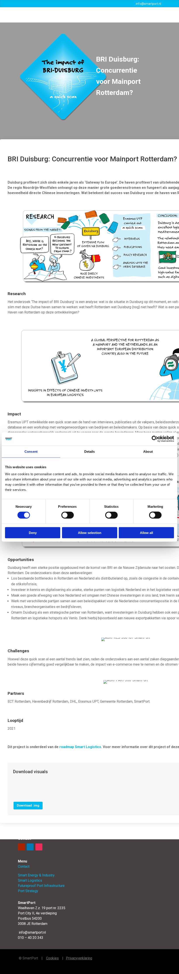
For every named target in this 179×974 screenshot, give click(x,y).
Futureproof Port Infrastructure (41, 886)
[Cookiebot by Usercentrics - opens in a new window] (155, 439)
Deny (33, 532)
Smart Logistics (30, 880)
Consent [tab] (31, 451)
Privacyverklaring (79, 958)
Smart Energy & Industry (36, 875)
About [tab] (148, 451)
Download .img (28, 805)
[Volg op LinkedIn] (30, 846)
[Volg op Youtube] (21, 846)
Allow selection (89, 532)
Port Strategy (28, 891)
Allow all (146, 532)
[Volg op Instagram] (38, 846)
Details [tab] (89, 451)
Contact (23, 866)
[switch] (67, 515)
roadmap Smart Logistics (80, 747)
